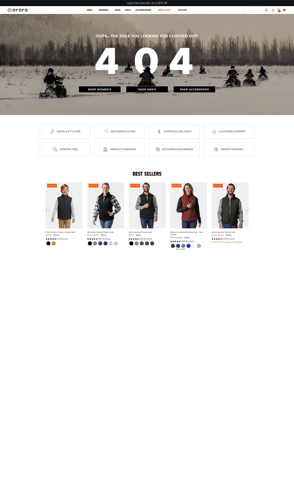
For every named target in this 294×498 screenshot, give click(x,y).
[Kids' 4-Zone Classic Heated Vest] (64, 205)
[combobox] (255, 10)
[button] (267, 10)
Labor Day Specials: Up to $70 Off (147, 3)
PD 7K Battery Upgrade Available (227, 242)
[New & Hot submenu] (174, 8)
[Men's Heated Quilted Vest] (230, 205)
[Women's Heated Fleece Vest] (105, 205)
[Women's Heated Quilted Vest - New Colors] (188, 205)
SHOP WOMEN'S (99, 89)
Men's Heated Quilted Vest (224, 232)
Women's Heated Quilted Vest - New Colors (186, 233)
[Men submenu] (95, 8)
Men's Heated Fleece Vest (140, 232)
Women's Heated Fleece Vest (100, 232)
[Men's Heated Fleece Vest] (147, 205)
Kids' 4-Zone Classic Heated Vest (60, 232)
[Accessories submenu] (154, 8)
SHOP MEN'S (147, 89)
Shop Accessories (194, 89)
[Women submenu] (111, 8)
